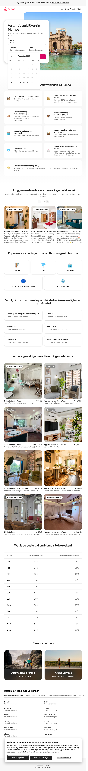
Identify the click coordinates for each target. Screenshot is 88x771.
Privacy (37, 767)
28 (28, 82)
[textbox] (17, 50)
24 (11, 82)
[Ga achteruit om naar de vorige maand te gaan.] (11, 56)
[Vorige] (39, 201)
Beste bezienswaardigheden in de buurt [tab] (62, 695)
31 (11, 87)
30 (36, 82)
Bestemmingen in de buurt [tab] (13, 695)
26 (20, 82)
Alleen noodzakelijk (41, 758)
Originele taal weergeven (60, 3)
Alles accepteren (18, 758)
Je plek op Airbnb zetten (71, 9)
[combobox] (27, 42)
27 (24, 82)
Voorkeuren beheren (64, 758)
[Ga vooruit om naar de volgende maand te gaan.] (36, 56)
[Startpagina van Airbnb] (9, 9)
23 (36, 78)
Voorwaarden (46, 767)
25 (15, 82)
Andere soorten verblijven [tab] (35, 695)
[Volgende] (47, 201)
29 (32, 82)
